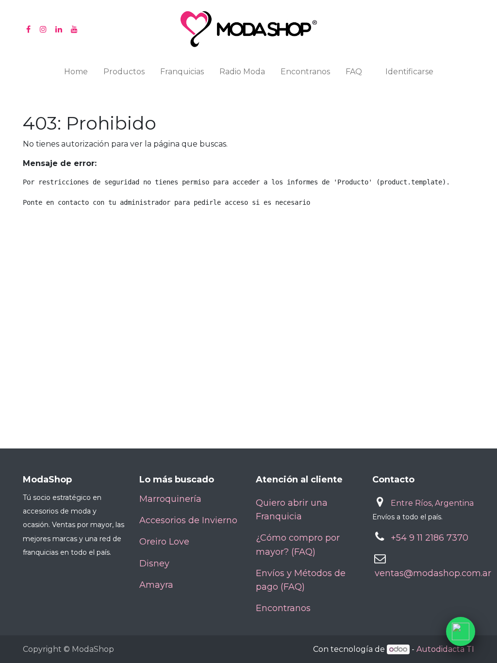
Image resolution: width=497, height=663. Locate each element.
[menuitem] (76, 73)
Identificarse (409, 71)
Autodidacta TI (445, 649)
